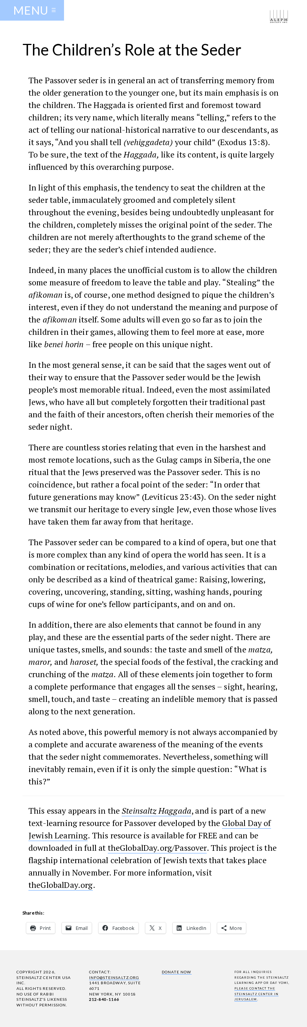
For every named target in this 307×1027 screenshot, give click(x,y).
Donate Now (176, 972)
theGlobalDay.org (60, 884)
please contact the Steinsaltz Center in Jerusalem (256, 994)
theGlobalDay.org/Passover (157, 847)
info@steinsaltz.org (114, 977)
